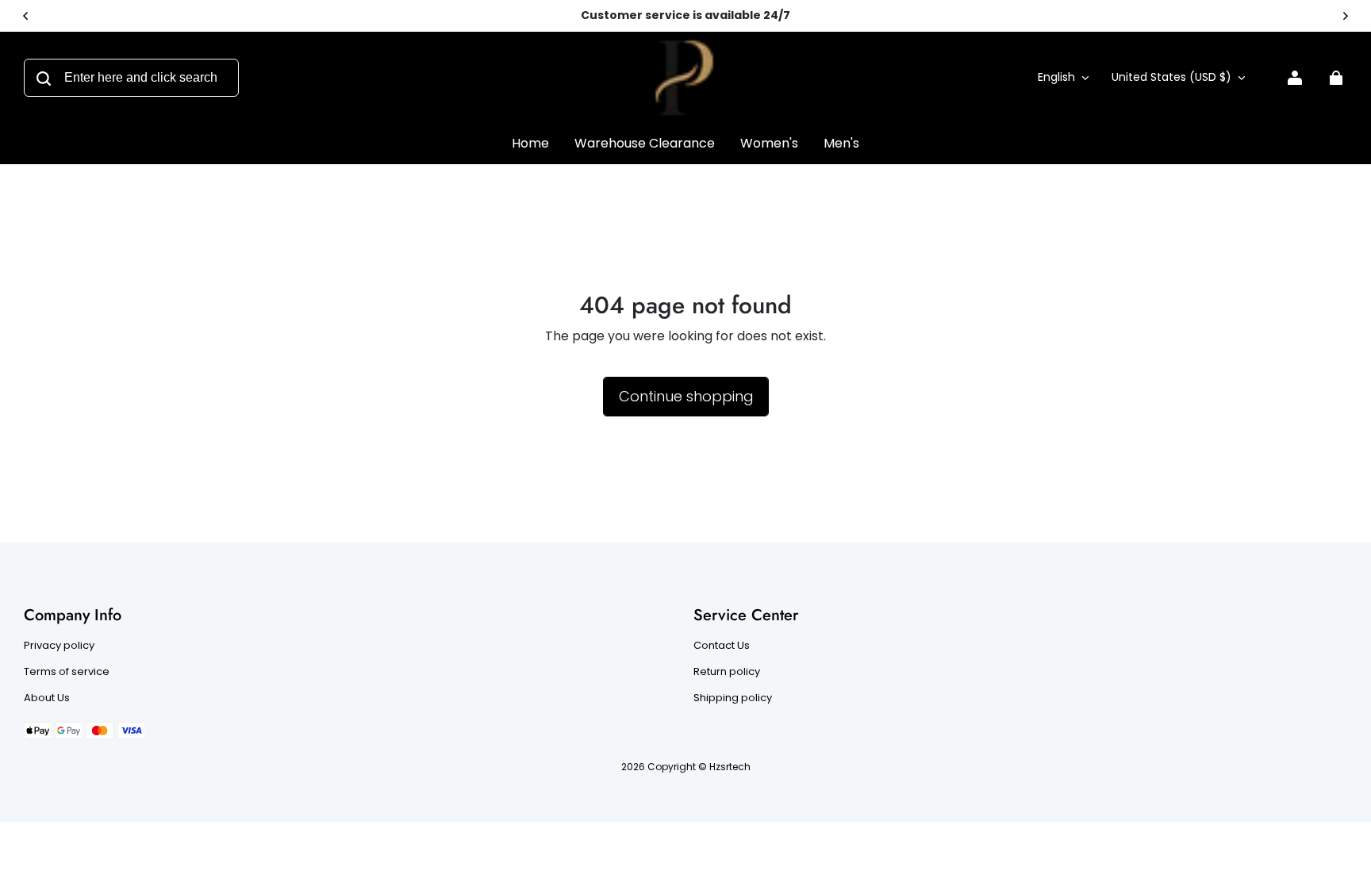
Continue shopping (686, 396)
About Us (47, 698)
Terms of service (66, 672)
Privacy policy (59, 646)
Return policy (726, 672)
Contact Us (721, 646)
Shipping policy (732, 698)
